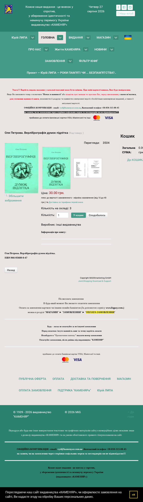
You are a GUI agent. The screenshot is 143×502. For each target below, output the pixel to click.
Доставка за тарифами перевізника (66, 202)
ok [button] (133, 494)
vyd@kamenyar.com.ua (70, 108)
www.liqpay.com (114, 307)
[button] (94, 497)
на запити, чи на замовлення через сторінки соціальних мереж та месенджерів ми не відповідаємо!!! (71, 112)
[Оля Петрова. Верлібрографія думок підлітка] (56, 168)
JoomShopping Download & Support (94, 281)
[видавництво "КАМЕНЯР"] (8, 9)
